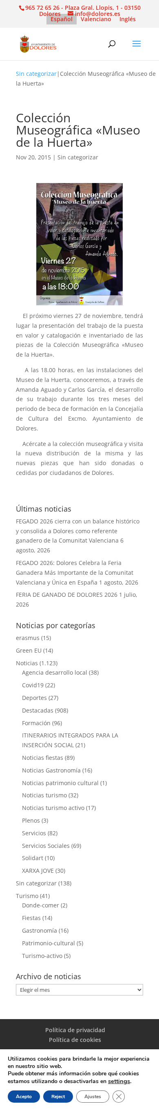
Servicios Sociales (46, 846)
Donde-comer (40, 905)
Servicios (34, 833)
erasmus (28, 638)
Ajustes (92, 1096)
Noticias (27, 663)
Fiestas (31, 918)
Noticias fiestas (42, 757)
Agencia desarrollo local (54, 672)
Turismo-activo (42, 956)
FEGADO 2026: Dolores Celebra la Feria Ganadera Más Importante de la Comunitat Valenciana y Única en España (74, 572)
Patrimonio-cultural (48, 943)
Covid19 (33, 685)
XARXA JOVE (38, 870)
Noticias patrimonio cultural (60, 783)
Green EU (29, 650)
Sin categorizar (36, 73)
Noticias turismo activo (53, 808)
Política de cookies (75, 1040)
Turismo (27, 896)
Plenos (31, 820)
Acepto (24, 1096)
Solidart (32, 858)
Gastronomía (39, 930)
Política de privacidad (75, 1030)
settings (119, 1081)
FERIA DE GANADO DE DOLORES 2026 (66, 594)
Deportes (34, 698)
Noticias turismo (44, 795)
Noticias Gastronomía (51, 770)
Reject (58, 1096)
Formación (36, 723)
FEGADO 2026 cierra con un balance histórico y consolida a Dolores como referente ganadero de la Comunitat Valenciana (77, 531)
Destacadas (37, 710)
